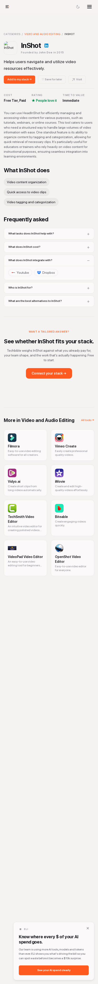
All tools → (87, 420)
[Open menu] (89, 6)
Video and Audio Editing (42, 34)
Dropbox (48, 272)
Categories (12, 34)
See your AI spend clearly (53, 970)
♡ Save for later (52, 79)
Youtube (23, 272)
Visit (79, 79)
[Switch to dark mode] (78, 6)
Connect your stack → (49, 373)
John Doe (46, 52)
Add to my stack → (19, 79)
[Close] (87, 928)
